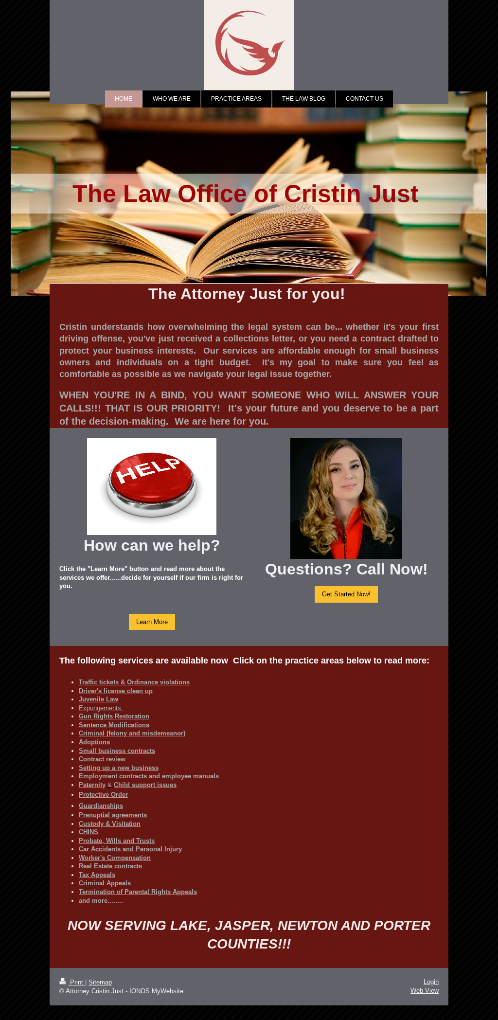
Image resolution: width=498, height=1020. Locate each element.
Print (76, 982)
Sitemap (100, 982)
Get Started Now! (346, 594)
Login (431, 981)
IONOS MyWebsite (156, 991)
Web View (424, 990)
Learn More (152, 622)
